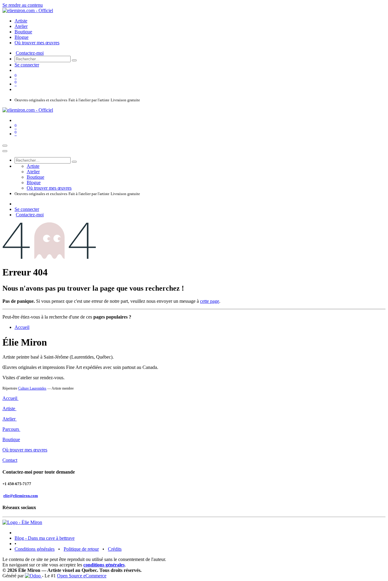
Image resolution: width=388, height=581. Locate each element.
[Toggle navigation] (4, 146)
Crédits (115, 549)
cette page (209, 301)
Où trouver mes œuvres (24, 449)
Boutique (11, 439)
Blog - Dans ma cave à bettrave (45, 538)
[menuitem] (21, 20)
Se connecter (27, 64)
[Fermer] (4, 151)
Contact (9, 460)
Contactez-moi (30, 53)
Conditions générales (35, 549)
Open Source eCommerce (81, 575)
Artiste (9, 408)
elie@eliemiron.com (20, 495)
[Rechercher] (74, 60)
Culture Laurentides (32, 388)
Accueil (22, 327)
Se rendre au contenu (22, 5)
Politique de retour (81, 549)
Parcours (11, 429)
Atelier (9, 418)
